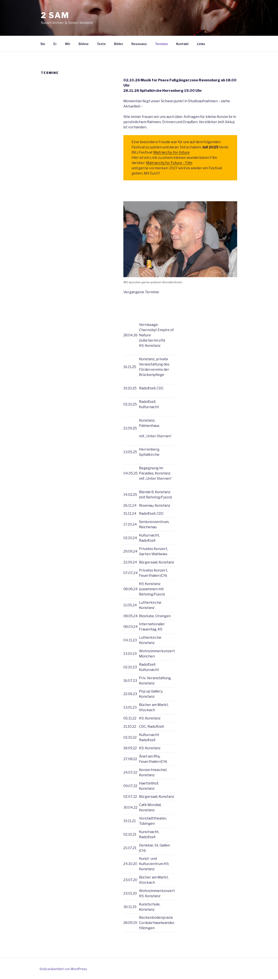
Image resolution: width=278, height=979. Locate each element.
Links (201, 44)
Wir (67, 44)
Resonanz (139, 44)
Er (55, 44)
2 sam (55, 15)
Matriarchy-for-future (171, 152)
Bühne (84, 44)
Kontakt (182, 44)
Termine (161, 44)
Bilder (118, 44)
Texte (101, 44)
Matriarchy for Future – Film (169, 163)
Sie (42, 44)
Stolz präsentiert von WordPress (63, 969)
